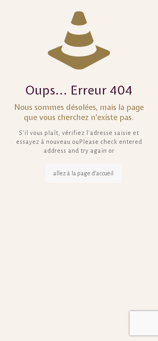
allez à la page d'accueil (83, 173)
